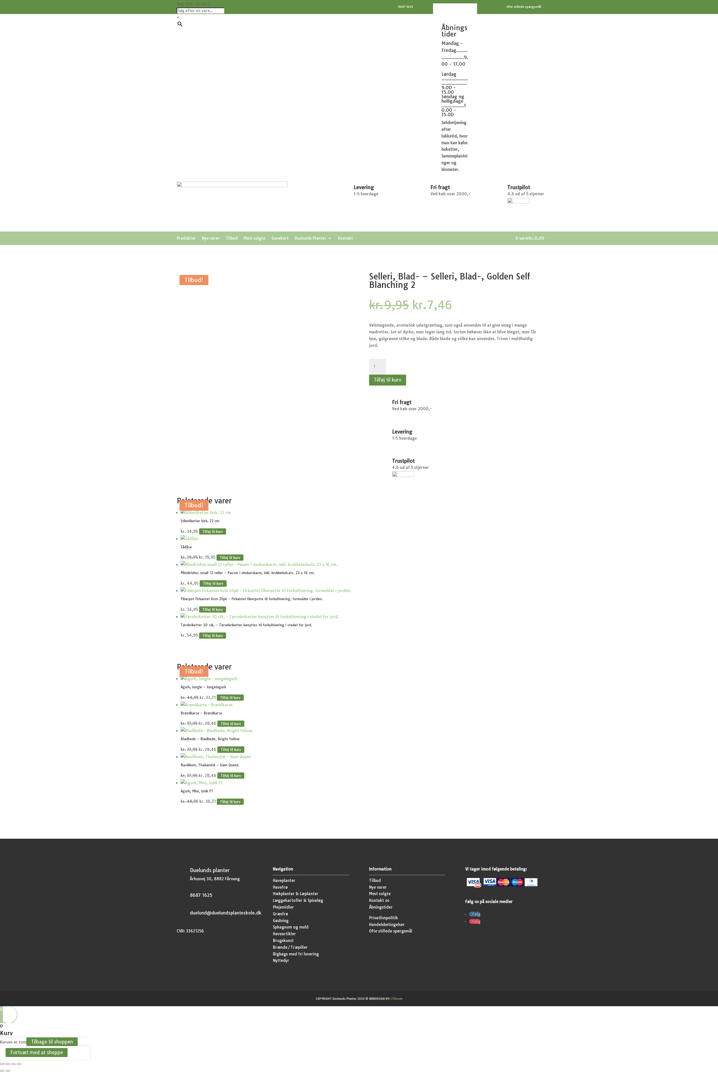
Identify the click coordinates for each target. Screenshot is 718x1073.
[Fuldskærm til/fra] (8, 1064)
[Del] (13, 1064)
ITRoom (396, 999)
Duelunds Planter (310, 238)
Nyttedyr (281, 960)
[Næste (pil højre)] (8, 1071)
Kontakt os (379, 900)
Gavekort (280, 238)
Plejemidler (283, 907)
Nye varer (211, 238)
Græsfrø (280, 913)
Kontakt (345, 238)
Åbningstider (381, 907)
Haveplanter (284, 880)
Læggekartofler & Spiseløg (298, 900)
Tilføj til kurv (387, 380)
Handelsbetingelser (387, 924)
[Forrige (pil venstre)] (2, 1071)
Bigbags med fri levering (296, 954)
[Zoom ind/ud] (2, 1064)
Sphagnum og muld (291, 927)
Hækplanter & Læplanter (295, 893)
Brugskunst (283, 940)
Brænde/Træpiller (290, 947)
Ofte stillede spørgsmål (390, 931)
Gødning (281, 920)
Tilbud (232, 238)
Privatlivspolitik (383, 917)
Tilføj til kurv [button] (212, 531)
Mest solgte (254, 238)
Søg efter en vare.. (194, 3)
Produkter (186, 238)
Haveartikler (284, 933)
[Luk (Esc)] (19, 1064)
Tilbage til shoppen (52, 1042)
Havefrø (280, 887)
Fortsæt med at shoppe (36, 1053)
